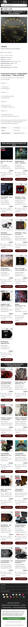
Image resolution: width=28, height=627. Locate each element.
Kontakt (23, 605)
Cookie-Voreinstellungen (19, 607)
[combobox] (12, 5)
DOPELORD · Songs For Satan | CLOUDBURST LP (20, 233)
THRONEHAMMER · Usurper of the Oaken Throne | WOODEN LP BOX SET (20, 525)
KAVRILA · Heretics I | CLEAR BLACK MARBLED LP (7, 418)
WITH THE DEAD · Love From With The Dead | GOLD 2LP (21, 269)
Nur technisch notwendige (14, 622)
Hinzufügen (7, 179)
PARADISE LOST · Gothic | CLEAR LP (6, 305)
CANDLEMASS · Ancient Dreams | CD (6, 269)
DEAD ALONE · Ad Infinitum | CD (20, 382)
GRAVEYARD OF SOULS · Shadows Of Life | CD (21, 162)
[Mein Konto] (18, 2)
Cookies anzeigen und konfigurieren (14, 625)
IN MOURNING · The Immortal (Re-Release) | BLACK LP (7, 561)
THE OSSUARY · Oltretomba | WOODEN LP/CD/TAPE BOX (20, 490)
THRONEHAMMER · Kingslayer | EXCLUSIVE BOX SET (21, 561)
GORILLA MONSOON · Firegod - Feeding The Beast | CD (21, 418)
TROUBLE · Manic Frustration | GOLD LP (21, 197)
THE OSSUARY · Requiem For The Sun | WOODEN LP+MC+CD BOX (6, 454)
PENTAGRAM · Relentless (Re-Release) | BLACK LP (7, 342)
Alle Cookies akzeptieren (14, 618)
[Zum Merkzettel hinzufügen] (11, 148)
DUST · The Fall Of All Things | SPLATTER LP (6, 490)
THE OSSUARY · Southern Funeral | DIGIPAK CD (21, 454)
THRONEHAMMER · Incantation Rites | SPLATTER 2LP (6, 382)
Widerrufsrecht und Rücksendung (10, 605)
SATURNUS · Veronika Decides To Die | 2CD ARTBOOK (7, 233)
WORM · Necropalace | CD (20, 305)
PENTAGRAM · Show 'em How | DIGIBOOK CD (6, 197)
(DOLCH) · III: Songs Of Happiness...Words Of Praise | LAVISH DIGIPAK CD (6, 162)
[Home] (1, 9)
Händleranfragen (6, 607)
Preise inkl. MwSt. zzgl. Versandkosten (10, 48)
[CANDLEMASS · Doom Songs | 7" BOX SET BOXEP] (14, 30)
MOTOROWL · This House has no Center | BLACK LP (6, 525)
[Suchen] (25, 5)
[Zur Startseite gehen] (5, 2)
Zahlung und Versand (13, 602)
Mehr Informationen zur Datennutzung (12, 615)
